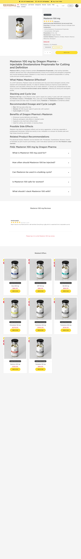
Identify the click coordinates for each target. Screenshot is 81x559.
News (18, 6)
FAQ (53, 4)
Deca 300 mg (15, 286)
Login (63, 5)
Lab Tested (31, 4)
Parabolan (44, 100)
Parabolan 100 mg (40, 364)
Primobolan (28, 98)
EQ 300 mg (66, 286)
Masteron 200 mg (15, 364)
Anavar (20, 98)
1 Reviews (56, 21)
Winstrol (15, 98)
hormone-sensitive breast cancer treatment (34, 88)
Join (70, 5)
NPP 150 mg (40, 286)
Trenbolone (53, 100)
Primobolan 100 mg (15, 325)
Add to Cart (66, 52)
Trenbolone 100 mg (40, 325)
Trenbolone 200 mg (65, 325)
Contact (23, 6)
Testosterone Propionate (55, 98)
